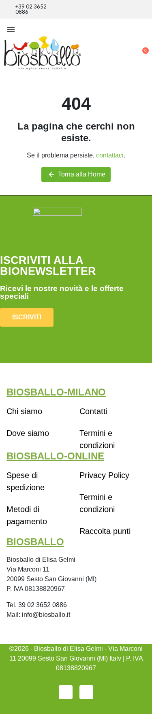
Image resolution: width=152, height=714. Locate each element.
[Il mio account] (115, 47)
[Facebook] (66, 692)
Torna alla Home (76, 174)
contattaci (110, 155)
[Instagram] (86, 692)
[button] (10, 29)
